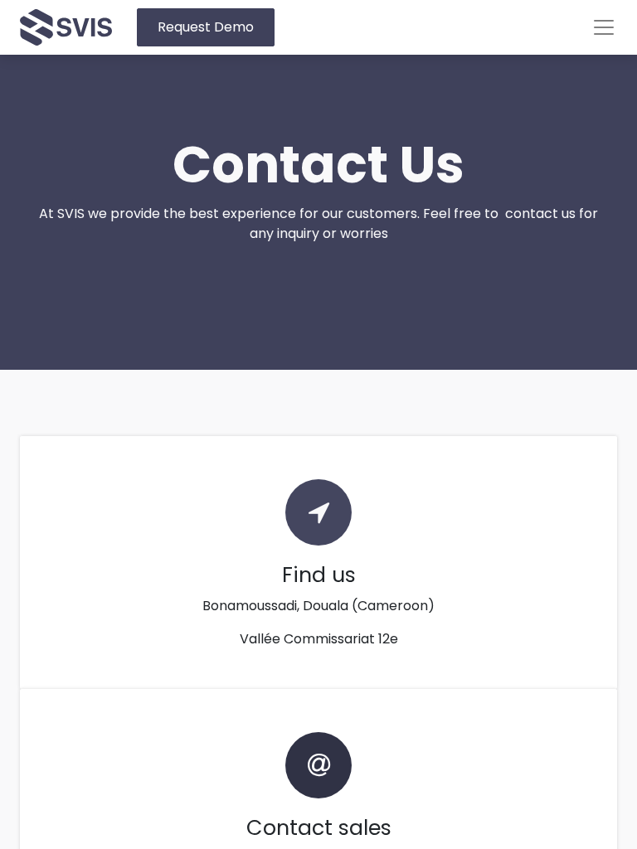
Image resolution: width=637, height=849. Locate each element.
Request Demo (206, 26)
